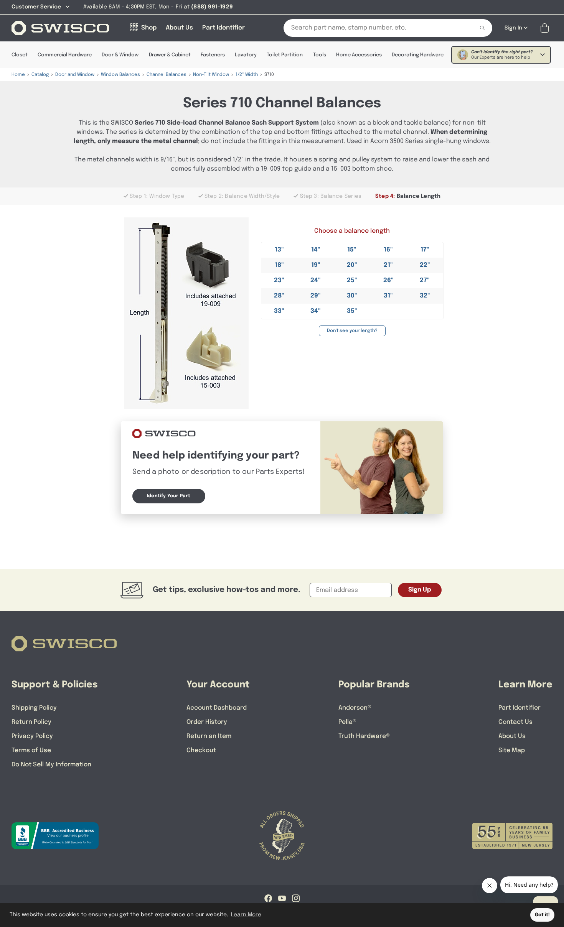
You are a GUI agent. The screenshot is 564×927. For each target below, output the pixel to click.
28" (279, 296)
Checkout (201, 750)
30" (352, 296)
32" (425, 296)
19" (315, 265)
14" (315, 250)
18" (279, 265)
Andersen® (354, 708)
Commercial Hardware (65, 55)
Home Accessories (359, 55)
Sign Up (419, 590)
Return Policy (31, 722)
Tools (319, 55)
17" (425, 250)
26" (388, 280)
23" (279, 280)
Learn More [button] (246, 914)
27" (425, 280)
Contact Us (515, 722)
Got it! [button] (542, 914)
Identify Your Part (169, 496)
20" (352, 265)
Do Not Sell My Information (51, 764)
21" (388, 265)
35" (352, 311)
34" (315, 311)
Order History (206, 722)
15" (351, 250)
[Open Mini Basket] (546, 28)
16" (388, 250)
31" (388, 296)
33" (279, 311)
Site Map (511, 750)
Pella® (347, 722)
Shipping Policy (34, 708)
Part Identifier (519, 708)
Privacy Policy (32, 736)
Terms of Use (31, 750)
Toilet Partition (285, 55)
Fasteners (213, 55)
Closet (20, 55)
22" (425, 265)
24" (315, 280)
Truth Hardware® (364, 736)
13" (279, 250)
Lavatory (246, 55)
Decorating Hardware (418, 55)
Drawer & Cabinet (170, 55)
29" (315, 296)
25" (352, 280)
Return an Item (208, 736)
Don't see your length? (352, 331)
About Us (512, 736)
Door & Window (120, 55)
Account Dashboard (216, 708)
